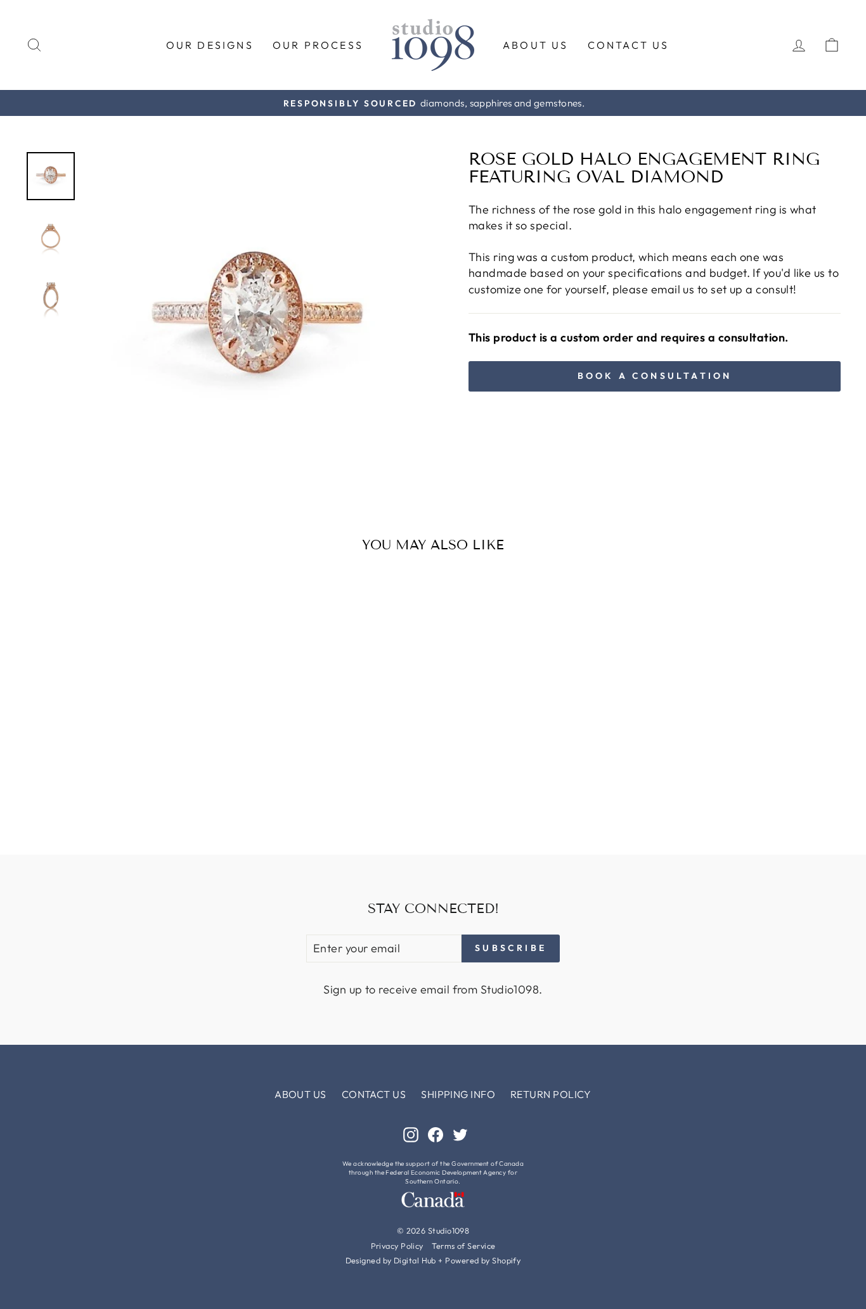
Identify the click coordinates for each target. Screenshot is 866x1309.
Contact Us (628, 45)
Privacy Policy (397, 1246)
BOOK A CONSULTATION (655, 375)
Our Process (318, 45)
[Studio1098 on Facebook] (435, 1133)
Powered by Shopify (482, 1260)
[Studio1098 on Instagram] (410, 1133)
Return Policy (550, 1094)
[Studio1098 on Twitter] (460, 1133)
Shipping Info (458, 1094)
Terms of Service (463, 1246)
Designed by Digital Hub (391, 1260)
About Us (536, 45)
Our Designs (210, 45)
